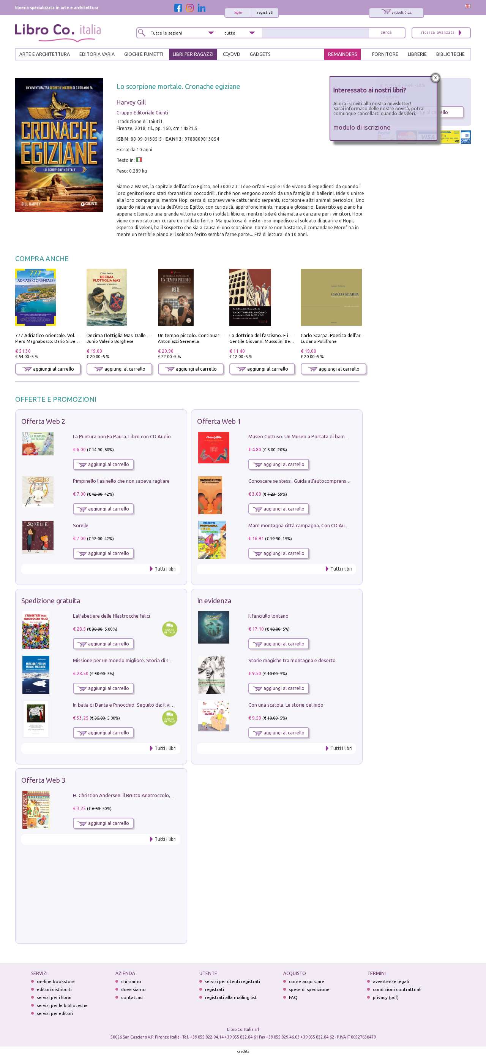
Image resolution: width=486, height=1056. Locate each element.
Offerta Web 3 (43, 780)
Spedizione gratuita (50, 600)
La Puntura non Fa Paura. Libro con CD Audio (122, 436)
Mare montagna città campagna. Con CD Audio (300, 525)
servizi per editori (55, 1013)
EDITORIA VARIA (97, 54)
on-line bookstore (56, 981)
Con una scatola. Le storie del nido (285, 704)
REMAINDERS (342, 54)
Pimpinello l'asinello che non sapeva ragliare (121, 481)
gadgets (260, 54)
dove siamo (133, 989)
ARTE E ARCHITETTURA (44, 54)
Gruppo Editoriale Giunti (142, 112)
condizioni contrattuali (397, 989)
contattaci (132, 997)
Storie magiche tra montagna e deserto (292, 660)
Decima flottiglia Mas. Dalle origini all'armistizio (138, 335)
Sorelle (80, 525)
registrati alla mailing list (231, 997)
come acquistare (306, 981)
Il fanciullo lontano (268, 615)
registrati (265, 12)
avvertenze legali (391, 981)
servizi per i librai (54, 997)
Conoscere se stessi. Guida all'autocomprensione (302, 481)
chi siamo (131, 981)
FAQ (293, 997)
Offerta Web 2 (43, 421)
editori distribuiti (54, 989)
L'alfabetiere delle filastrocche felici (111, 615)
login (238, 12)
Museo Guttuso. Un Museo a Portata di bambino (301, 436)
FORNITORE (385, 54)
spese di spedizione (309, 989)
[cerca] (386, 33)
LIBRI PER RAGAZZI (193, 54)
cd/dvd (231, 54)
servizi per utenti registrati (232, 981)
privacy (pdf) (386, 997)
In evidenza (214, 600)
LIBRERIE (417, 54)
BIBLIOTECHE (450, 54)
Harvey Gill (131, 102)
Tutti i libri (166, 568)
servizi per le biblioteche (62, 1005)
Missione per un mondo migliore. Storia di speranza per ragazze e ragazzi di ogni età (167, 660)
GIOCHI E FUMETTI (143, 54)
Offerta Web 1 (219, 421)
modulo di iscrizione (362, 127)
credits (243, 1051)
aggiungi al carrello (53, 368)
